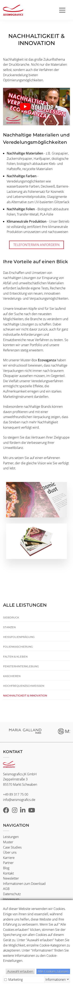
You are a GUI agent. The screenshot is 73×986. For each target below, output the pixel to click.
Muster (8, 842)
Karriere (9, 857)
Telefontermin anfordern (36, 244)
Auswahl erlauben (20, 971)
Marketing (15, 979)
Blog (6, 868)
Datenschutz (12, 894)
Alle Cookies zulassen (53, 971)
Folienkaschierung (18, 646)
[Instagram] (14, 811)
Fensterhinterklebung (21, 666)
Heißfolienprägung (19, 636)
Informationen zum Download (24, 883)
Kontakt (8, 873)
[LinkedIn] (22, 811)
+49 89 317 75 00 (15, 794)
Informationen (55, 979)
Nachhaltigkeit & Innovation (25, 695)
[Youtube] (31, 811)
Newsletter (11, 878)
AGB (6, 888)
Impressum (11, 899)
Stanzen (9, 627)
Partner (8, 862)
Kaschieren (11, 676)
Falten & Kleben (15, 656)
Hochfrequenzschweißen (23, 685)
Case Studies (12, 847)
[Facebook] (6, 811)
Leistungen (11, 837)
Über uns (9, 852)
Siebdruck (11, 617)
